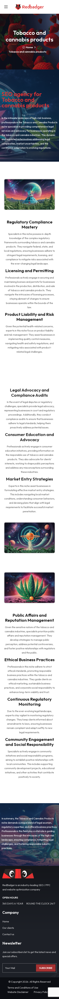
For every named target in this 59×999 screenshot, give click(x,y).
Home (29, 47)
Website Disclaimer (17, 992)
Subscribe (45, 968)
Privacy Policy (41, 992)
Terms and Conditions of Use (22, 987)
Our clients (8, 927)
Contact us (8, 934)
